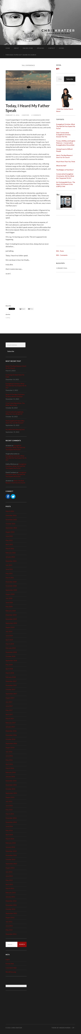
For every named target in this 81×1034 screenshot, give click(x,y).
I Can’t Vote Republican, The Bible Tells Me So (15, 404)
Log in (8, 959)
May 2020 (9, 606)
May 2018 (9, 664)
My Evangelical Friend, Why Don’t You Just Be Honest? (15, 422)
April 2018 (9, 669)
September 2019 (11, 623)
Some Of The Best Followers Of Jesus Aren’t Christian (15, 395)
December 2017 (11, 681)
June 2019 (9, 636)
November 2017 (11, 685)
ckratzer (25, 115)
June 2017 (9, 706)
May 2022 (9, 540)
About (16, 48)
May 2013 (9, 880)
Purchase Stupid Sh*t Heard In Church (21, 55)
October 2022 (10, 524)
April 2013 (9, 884)
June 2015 (9, 805)
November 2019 (11, 619)
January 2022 (10, 557)
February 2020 (11, 611)
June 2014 (9, 826)
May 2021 (9, 573)
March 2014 (10, 839)
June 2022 (9, 536)
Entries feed (10, 963)
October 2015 (10, 789)
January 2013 (10, 897)
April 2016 (9, 764)
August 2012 (10, 917)
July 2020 (9, 598)
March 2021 (10, 577)
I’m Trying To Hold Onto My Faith (15, 376)
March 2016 (10, 768)
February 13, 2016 (12, 115)
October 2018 (10, 656)
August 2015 (10, 797)
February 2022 (11, 553)
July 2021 (9, 565)
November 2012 (11, 905)
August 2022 (10, 532)
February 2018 (11, 677)
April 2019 (9, 640)
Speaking (40, 48)
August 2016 (10, 747)
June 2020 (9, 602)
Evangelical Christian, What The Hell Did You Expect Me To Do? (65, 126)
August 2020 (10, 594)
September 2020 (11, 590)
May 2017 (9, 710)
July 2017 (9, 702)
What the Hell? (61, 166)
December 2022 (11, 515)
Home (8, 48)
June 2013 (9, 876)
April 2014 (9, 834)
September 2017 (11, 694)
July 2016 (9, 752)
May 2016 (9, 760)
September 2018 (11, 660)
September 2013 (11, 864)
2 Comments (36, 115)
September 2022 (11, 528)
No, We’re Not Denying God (15, 429)
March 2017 (10, 718)
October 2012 (10, 909)
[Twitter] (13, 496)
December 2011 (11, 934)
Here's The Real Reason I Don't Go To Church (64, 156)
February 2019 (11, 648)
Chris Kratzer (16, 1028)
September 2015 (11, 793)
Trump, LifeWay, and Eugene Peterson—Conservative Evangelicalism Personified (65, 143)
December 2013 (11, 851)
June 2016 (9, 756)
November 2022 (11, 519)
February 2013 (11, 892)
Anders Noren (64, 1028)
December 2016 (11, 731)
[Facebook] (8, 496)
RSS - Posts (60, 251)
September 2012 (11, 913)
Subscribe (69, 79)
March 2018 (10, 673)
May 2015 (9, 810)
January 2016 (10, 776)
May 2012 (9, 930)
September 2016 (11, 743)
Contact (51, 48)
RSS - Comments (61, 255)
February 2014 (11, 843)
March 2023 (10, 511)
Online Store (28, 48)
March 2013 (10, 888)
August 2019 (10, 627)
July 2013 (9, 872)
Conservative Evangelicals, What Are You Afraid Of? (15, 413)
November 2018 (11, 652)
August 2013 (10, 868)
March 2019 (10, 644)
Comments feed (11, 968)
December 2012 (11, 901)
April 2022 (9, 544)
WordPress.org (11, 972)
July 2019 (9, 631)
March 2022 (10, 548)
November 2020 (11, 586)
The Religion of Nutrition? (65, 170)
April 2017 (9, 714)
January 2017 (10, 727)
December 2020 (11, 582)
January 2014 (10, 847)
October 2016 (10, 739)
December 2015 (11, 781)
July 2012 (9, 922)
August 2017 (10, 698)
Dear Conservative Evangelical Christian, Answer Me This (63, 135)
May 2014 (9, 830)
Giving (61, 48)
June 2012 (9, 926)
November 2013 (11, 855)
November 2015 (11, 785)
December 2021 (11, 561)
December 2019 (11, 615)
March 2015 (10, 814)
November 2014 (11, 822)
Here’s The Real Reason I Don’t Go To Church (16, 367)
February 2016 (11, 772)
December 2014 (11, 818)
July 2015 (9, 801)
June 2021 (9, 569)
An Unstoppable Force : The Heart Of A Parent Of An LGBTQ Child (65, 184)
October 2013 (10, 859)
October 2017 (10, 689)
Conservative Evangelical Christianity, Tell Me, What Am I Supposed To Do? (65, 176)
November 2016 (11, 735)
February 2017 (11, 723)
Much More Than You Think (65, 161)
